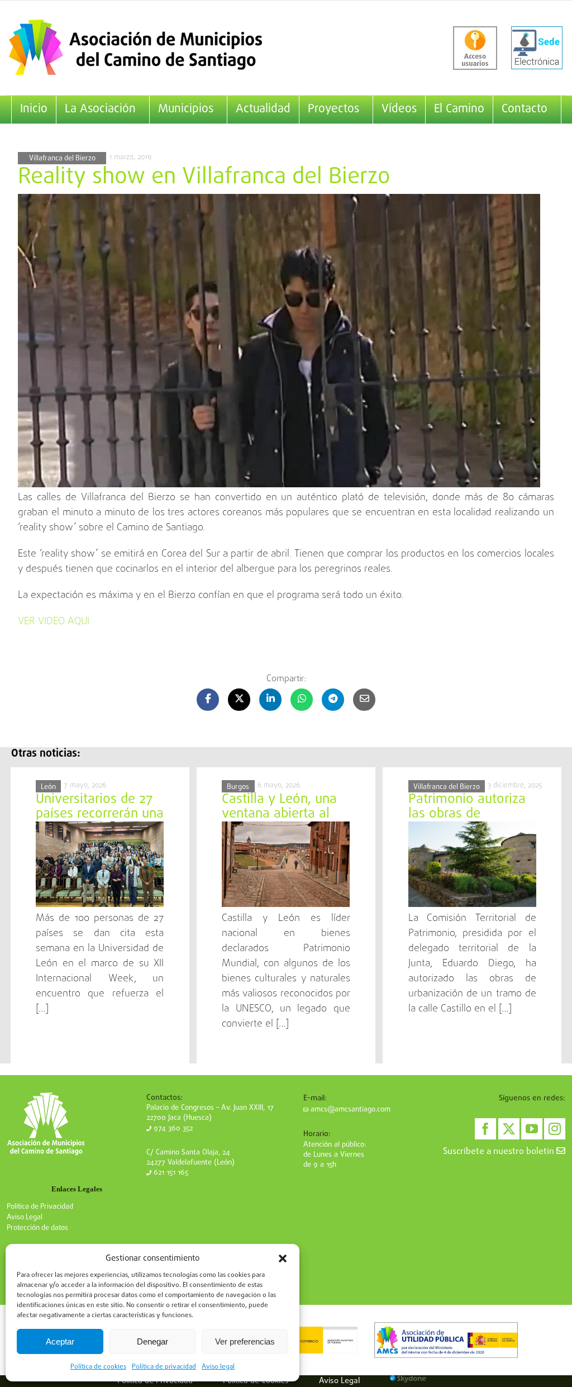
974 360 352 (172, 1128)
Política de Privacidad (40, 1206)
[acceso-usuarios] (475, 48)
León (48, 787)
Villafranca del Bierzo (62, 158)
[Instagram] (554, 1128)
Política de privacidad (164, 1367)
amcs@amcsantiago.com (349, 1109)
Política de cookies (98, 1367)
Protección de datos (37, 1228)
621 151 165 (169, 1172)
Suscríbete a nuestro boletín (499, 1151)
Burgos (238, 787)
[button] (282, 1258)
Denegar (152, 1341)
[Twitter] (508, 1128)
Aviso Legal (24, 1217)
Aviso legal (218, 1367)
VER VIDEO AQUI (53, 621)
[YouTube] (531, 1128)
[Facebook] (485, 1128)
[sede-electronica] (537, 48)
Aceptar (60, 1341)
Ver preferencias (245, 1341)
